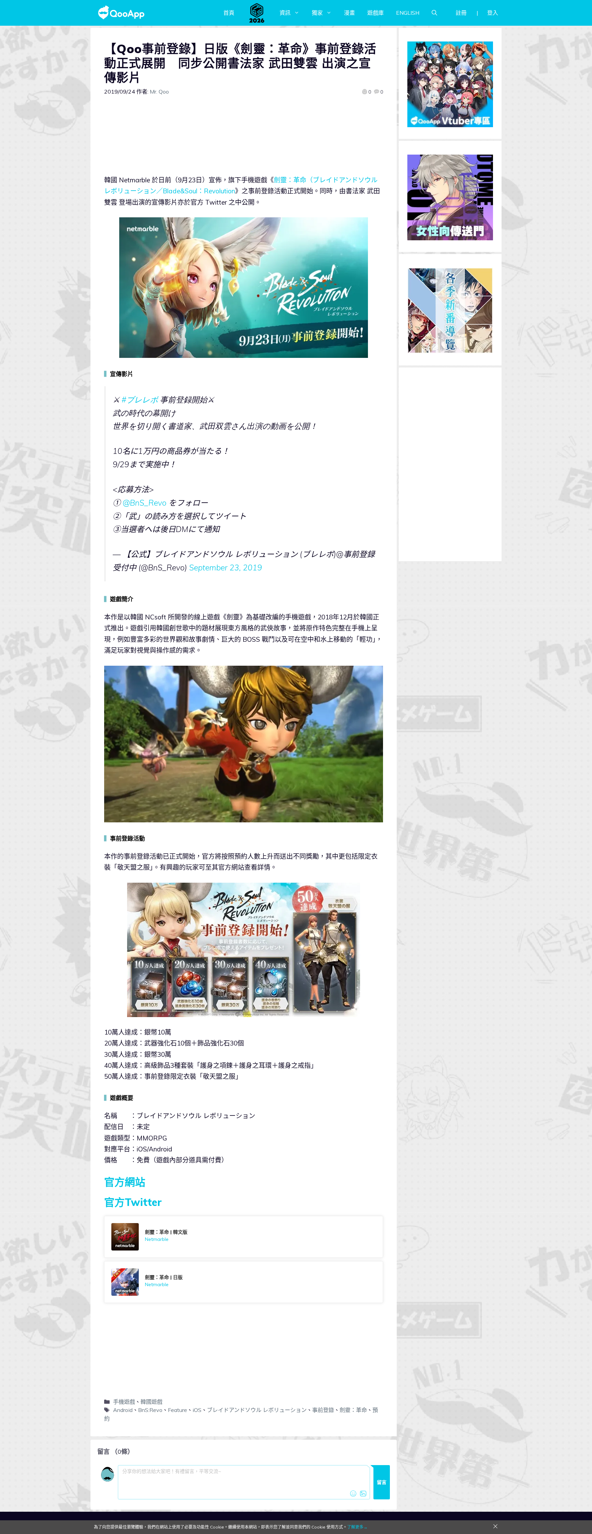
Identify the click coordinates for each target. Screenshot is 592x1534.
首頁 (228, 12)
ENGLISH (407, 12)
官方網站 (124, 1181)
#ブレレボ (140, 399)
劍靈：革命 (353, 1409)
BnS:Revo (150, 1409)
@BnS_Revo (144, 503)
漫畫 (349, 12)
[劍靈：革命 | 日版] (243, 1282)
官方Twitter (133, 1202)
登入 (492, 12)
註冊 (461, 12)
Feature (177, 1409)
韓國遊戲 (151, 1401)
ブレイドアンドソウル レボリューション (257, 1409)
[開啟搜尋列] (434, 12)
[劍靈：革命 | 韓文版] (243, 1236)
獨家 (317, 12)
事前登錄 (323, 1409)
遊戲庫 (375, 12)
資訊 (285, 12)
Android (123, 1409)
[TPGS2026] (257, 12)
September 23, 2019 (225, 567)
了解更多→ (357, 1527)
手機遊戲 (124, 1401)
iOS (197, 1409)
